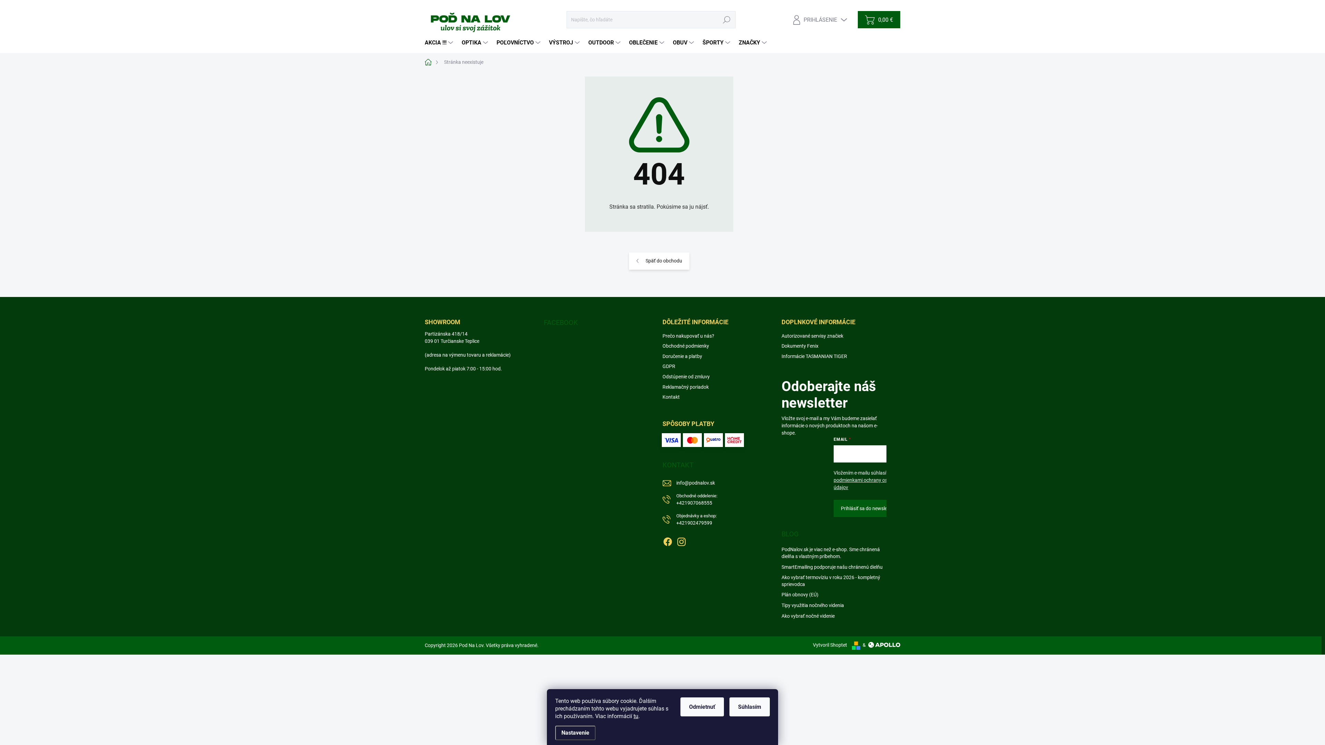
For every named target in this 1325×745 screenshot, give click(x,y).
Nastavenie (575, 732)
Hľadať (726, 19)
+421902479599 (696, 519)
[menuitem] (440, 42)
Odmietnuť (702, 707)
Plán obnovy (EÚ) (800, 594)
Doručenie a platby (682, 356)
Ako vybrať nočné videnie (808, 616)
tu (636, 716)
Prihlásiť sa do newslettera (869, 508)
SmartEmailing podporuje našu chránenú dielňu (832, 567)
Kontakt (671, 397)
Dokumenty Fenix (800, 346)
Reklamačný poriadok (685, 387)
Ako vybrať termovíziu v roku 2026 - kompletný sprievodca (831, 581)
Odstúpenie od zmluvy (686, 376)
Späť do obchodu (664, 261)
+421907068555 (696, 499)
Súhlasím (749, 707)
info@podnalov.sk (695, 483)
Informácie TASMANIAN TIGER (814, 356)
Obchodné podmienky (685, 346)
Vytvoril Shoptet (830, 645)
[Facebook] (667, 540)
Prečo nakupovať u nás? (688, 336)
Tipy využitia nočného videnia (813, 605)
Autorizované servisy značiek (812, 336)
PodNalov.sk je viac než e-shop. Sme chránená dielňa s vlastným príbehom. (831, 553)
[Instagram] (681, 540)
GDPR (668, 366)
